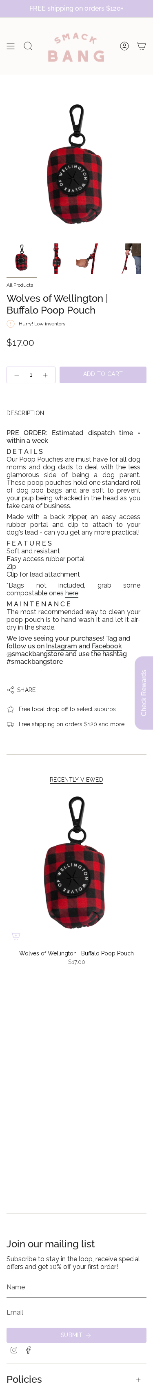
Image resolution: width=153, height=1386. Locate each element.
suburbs (105, 709)
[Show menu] (10, 46)
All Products (20, 285)
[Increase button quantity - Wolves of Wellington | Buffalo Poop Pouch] (45, 375)
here (71, 593)
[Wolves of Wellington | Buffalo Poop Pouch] (76, 868)
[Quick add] (16, 935)
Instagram (61, 646)
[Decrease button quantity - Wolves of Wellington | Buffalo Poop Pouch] (16, 375)
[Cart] (141, 46)
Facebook (107, 646)
